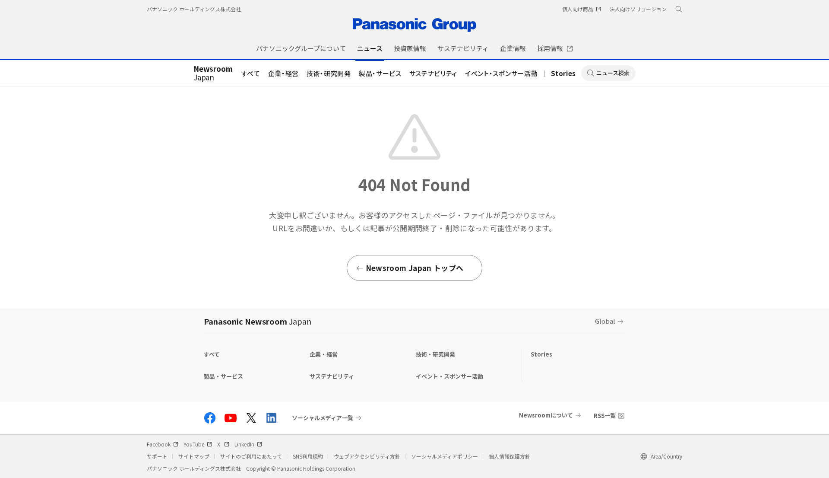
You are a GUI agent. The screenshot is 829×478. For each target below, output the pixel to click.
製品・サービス (380, 73)
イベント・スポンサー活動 (501, 73)
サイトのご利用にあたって (251, 456)
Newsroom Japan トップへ (414, 267)
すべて (250, 73)
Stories (563, 73)
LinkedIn (244, 444)
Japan (213, 73)
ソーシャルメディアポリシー (444, 456)
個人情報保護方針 (509, 456)
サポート (157, 456)
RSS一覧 (605, 415)
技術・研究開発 (329, 73)
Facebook (159, 444)
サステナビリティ (433, 73)
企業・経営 (283, 73)
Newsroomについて (546, 415)
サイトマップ (193, 456)
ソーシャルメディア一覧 (322, 417)
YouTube (194, 444)
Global (605, 320)
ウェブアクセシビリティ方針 (367, 456)
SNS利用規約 (308, 456)
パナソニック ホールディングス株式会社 (194, 9)
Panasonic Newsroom (257, 321)
